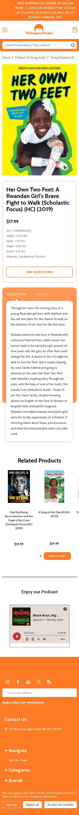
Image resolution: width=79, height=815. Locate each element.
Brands (16, 780)
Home (6, 57)
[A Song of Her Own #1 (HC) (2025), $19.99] (54, 486)
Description (16, 294)
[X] (38, 681)
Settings (11, 805)
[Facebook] (18, 681)
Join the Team (18, 760)
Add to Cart (57, 556)
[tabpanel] (19, 516)
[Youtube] (28, 681)
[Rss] (49, 681)
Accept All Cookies (60, 805)
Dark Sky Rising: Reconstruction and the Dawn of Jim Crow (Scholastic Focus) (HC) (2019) (19, 520)
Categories (19, 770)
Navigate (18, 750)
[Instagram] (7, 681)
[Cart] (75, 30)
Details (41, 294)
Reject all (32, 805)
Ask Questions (39, 272)
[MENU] (4, 29)
